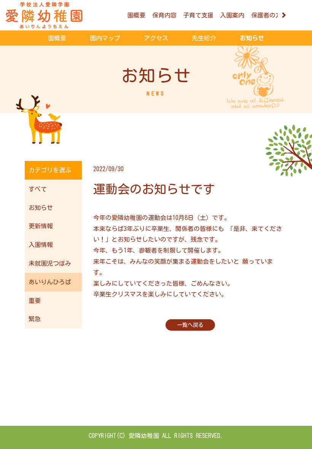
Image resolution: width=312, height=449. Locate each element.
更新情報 (41, 226)
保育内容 (164, 15)
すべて (38, 189)
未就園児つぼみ (50, 263)
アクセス (156, 38)
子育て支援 (198, 15)
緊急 (35, 319)
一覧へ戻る (190, 325)
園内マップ (105, 38)
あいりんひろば (50, 282)
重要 (35, 301)
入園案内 (232, 15)
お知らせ (252, 38)
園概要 (136, 15)
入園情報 (41, 245)
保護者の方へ (269, 15)
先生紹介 (204, 38)
